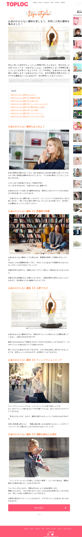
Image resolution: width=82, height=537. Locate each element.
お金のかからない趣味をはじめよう (23, 95)
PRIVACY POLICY (67, 528)
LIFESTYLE (46, 2)
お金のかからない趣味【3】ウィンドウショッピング (29, 104)
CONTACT (59, 528)
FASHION (35, 2)
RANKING (62, 2)
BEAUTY (40, 2)
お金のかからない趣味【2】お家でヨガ (24, 101)
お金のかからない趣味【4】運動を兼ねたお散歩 (27, 107)
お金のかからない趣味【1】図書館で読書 (25, 98)
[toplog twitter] (52, 535)
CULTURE (57, 2)
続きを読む (39, 508)
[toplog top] (17, 4)
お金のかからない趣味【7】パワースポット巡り (27, 116)
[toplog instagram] (48, 535)
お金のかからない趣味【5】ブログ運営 (24, 110)
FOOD (51, 2)
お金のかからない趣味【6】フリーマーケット (26, 113)
